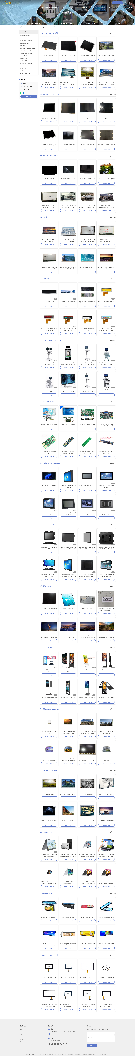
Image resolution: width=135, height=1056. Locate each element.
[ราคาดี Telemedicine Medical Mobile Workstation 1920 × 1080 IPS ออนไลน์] (87, 353)
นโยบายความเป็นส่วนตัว (31, 1054)
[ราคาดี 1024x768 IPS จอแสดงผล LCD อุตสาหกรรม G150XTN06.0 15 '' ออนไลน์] (87, 134)
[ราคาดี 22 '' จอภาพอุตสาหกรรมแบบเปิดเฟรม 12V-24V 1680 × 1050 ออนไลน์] (106, 565)
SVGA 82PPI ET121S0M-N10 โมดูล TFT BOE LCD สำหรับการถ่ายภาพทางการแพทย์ (68, 822)
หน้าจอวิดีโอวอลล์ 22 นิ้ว (68, 608)
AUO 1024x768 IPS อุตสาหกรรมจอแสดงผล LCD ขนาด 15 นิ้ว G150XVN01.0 (68, 146)
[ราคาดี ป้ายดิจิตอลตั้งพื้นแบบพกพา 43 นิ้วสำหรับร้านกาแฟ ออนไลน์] (87, 660)
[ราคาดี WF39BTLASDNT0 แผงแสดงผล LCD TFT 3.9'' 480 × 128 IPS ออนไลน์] (49, 319)
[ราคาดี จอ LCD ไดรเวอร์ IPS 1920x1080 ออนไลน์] (68, 414)
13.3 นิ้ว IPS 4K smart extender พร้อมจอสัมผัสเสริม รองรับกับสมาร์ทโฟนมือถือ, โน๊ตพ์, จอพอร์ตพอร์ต (49, 883)
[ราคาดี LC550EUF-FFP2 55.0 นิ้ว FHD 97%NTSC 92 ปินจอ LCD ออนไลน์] (87, 968)
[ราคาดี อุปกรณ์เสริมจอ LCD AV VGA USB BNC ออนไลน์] (87, 414)
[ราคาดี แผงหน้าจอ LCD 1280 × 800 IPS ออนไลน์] (68, 46)
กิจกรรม (98, 3)
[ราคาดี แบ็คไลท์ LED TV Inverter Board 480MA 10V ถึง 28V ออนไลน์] (87, 442)
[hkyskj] (24, 93)
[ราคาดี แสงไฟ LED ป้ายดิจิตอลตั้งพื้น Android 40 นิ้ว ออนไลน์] (87, 688)
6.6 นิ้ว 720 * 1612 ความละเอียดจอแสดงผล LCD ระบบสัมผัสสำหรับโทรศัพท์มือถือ (106, 180)
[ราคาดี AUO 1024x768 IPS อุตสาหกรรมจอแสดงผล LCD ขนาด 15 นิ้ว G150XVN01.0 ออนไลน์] (68, 134)
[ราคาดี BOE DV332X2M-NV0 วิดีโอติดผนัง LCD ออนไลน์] (49, 599)
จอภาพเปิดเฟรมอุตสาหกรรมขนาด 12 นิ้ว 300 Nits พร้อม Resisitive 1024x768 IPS (106, 549)
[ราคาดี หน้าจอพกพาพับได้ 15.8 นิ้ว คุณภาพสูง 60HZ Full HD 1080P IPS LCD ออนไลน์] (87, 845)
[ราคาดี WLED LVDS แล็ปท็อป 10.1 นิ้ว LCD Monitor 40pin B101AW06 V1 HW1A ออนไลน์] (87, 196)
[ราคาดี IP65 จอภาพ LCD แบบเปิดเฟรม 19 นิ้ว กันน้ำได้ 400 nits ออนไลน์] (49, 565)
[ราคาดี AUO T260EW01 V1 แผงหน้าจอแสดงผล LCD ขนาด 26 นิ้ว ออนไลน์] (68, 995)
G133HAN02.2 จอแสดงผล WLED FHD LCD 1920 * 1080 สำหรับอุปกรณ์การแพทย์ (106, 822)
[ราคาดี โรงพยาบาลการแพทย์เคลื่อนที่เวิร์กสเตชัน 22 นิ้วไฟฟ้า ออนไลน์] (49, 353)
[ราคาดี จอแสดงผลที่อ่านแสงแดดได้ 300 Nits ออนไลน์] (87, 476)
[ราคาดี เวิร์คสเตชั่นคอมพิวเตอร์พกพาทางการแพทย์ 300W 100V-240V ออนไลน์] (106, 353)
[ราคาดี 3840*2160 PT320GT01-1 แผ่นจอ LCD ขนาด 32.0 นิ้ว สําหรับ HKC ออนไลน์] (68, 968)
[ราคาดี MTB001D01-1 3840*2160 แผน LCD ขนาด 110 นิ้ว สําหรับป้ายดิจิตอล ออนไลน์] (68, 933)
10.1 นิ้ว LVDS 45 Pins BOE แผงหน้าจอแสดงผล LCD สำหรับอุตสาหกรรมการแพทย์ (106, 794)
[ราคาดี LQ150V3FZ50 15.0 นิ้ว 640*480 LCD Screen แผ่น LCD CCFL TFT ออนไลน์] (106, 968)
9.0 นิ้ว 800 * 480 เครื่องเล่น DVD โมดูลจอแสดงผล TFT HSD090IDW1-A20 (49, 84)
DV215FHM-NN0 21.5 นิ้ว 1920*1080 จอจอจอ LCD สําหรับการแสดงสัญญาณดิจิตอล (87, 733)
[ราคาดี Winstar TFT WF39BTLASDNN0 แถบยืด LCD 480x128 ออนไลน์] (68, 319)
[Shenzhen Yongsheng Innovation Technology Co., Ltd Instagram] (55, 1044)
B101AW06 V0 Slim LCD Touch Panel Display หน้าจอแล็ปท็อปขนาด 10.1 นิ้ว (106, 207)
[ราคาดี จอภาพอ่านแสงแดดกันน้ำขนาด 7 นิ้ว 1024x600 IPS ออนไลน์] (68, 503)
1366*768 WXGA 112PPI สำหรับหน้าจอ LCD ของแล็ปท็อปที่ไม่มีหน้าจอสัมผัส (68, 269)
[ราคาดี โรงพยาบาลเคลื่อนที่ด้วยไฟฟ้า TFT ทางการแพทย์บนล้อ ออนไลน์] (106, 380)
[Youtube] (58, 1044)
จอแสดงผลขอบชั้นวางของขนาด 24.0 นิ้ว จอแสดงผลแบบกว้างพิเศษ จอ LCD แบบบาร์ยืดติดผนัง (49, 917)
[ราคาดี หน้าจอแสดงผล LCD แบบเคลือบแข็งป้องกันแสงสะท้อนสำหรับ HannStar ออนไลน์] (106, 73)
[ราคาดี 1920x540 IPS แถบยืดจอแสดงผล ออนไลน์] (68, 291)
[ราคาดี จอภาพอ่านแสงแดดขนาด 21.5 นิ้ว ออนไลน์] (49, 476)
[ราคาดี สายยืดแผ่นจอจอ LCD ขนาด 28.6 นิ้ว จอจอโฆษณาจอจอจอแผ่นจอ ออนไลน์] (68, 906)
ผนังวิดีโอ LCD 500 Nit (87, 608)
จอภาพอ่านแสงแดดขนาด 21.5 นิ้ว (49, 485)
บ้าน (78, 3)
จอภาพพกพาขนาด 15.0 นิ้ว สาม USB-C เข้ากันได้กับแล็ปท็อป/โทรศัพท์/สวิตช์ (106, 856)
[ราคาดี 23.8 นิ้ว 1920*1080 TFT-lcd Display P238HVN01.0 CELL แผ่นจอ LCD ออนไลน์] (49, 749)
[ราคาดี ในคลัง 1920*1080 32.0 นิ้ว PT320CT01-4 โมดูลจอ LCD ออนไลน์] (106, 995)
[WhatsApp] (21, 93)
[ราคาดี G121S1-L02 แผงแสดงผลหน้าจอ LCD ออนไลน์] (68, 107)
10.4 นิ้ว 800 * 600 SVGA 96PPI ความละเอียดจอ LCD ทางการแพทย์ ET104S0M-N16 (87, 822)
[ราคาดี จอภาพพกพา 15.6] (68, 872)
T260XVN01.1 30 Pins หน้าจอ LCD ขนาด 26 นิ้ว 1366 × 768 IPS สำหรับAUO (49, 1006)
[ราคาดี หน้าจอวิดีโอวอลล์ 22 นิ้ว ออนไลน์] (68, 599)
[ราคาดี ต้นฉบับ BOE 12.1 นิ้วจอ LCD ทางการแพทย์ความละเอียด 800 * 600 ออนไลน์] (49, 811)
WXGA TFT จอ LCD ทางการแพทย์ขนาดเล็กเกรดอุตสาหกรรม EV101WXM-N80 (87, 794)
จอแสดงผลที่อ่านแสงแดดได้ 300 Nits (87, 485)
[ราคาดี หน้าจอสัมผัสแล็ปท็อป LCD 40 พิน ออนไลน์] (68, 169)
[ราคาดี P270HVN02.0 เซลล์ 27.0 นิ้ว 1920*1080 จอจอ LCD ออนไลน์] (106, 749)
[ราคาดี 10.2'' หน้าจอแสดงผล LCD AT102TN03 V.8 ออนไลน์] (49, 46)
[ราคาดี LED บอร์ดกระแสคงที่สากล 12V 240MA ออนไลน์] (49, 442)
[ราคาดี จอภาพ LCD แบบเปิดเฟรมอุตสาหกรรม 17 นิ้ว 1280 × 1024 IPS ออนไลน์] (87, 565)
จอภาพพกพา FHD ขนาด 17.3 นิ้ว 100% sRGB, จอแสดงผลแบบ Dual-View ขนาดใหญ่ (87, 883)
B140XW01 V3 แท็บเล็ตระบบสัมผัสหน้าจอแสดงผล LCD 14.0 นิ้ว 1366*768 (49, 269)
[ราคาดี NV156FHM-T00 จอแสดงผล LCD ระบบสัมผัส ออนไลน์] (87, 169)
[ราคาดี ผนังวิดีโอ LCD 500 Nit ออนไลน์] (87, 599)
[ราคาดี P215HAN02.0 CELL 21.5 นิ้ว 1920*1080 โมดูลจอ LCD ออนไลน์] (68, 722)
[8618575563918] (64, 1044)
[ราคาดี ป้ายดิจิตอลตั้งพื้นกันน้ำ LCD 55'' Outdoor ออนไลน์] (68, 688)
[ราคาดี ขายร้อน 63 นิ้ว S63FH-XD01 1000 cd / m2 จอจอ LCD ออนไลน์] (87, 933)
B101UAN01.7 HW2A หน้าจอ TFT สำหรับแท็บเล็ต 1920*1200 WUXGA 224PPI (87, 241)
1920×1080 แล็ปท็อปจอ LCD (49, 178)
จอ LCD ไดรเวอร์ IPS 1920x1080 (68, 424)
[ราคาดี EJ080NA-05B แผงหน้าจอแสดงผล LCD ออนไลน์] (87, 46)
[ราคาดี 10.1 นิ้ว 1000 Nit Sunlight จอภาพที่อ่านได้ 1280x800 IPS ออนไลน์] (106, 476)
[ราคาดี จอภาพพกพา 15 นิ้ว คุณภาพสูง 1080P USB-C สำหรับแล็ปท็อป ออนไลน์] (49, 845)
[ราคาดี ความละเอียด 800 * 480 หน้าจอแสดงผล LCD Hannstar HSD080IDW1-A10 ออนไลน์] (106, 46)
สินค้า (91, 3)
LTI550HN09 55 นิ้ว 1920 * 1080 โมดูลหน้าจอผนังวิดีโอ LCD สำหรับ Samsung (106, 637)
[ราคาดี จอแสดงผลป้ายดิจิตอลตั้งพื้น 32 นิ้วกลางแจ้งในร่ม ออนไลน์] (49, 688)
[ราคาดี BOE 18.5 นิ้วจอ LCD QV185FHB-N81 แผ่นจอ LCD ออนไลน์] (106, 722)
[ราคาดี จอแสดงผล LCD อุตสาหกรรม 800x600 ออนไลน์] (106, 107)
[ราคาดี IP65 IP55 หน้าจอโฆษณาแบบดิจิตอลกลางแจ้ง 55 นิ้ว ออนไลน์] (106, 688)
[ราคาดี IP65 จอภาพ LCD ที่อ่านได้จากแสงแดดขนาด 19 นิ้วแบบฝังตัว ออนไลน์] (87, 503)
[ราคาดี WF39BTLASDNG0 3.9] (87, 319)
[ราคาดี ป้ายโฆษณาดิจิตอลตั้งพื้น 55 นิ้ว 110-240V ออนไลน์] (68, 660)
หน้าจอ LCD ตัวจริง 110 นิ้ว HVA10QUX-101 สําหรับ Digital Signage (49, 945)
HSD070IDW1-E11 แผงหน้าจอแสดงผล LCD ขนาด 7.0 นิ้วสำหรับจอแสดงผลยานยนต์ (68, 84)
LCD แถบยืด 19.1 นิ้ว (49, 301)
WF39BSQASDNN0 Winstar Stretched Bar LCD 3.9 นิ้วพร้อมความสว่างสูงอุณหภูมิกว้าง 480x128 (106, 330)
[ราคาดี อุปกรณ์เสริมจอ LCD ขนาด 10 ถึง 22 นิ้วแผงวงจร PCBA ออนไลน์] (106, 442)
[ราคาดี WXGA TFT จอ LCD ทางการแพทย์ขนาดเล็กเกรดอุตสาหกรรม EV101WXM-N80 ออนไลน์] (87, 783)
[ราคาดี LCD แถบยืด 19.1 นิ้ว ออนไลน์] (49, 291)
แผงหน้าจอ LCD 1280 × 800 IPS (68, 55)
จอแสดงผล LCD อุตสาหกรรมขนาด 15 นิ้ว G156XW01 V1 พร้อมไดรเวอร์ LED (49, 146)
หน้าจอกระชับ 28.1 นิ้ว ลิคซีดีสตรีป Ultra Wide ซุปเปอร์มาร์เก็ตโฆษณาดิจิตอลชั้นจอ (106, 917)
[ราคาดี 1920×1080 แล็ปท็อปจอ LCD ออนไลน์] (49, 169)
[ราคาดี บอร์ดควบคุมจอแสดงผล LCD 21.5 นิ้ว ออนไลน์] (49, 414)
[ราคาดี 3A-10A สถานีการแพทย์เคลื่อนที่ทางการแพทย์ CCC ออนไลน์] (49, 380)
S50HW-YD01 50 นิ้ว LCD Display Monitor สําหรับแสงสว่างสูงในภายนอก (106, 945)
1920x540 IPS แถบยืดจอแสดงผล (68, 301)
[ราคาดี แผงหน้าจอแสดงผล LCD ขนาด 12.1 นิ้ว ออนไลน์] (87, 107)
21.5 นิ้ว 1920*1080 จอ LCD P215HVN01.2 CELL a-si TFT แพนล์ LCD (87, 760)
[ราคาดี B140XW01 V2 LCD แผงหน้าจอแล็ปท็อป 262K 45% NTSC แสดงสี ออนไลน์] (106, 230)
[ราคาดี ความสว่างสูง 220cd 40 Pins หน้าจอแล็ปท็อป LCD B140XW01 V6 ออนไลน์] (87, 257)
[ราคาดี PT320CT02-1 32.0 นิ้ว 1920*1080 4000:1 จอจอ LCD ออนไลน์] (87, 995)
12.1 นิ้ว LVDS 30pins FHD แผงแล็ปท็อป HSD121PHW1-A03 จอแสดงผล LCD (49, 241)
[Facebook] (52, 1044)
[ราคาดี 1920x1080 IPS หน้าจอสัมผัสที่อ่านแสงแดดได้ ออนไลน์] (68, 476)
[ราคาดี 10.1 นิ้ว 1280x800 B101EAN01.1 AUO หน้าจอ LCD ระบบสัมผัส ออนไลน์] (49, 196)
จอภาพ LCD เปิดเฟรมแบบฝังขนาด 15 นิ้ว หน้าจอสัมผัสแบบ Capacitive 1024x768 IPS (87, 549)
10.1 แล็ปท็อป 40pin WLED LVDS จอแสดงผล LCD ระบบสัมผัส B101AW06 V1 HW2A (68, 207)
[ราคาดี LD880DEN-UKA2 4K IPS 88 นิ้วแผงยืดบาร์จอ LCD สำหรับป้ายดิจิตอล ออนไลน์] (87, 291)
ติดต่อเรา (105, 3)
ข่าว (21, 1036)
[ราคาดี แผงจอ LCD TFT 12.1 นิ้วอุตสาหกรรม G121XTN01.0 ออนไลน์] (106, 134)
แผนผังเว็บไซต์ (41, 1054)
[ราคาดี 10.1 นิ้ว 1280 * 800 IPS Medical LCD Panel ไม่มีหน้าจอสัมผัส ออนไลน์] (49, 783)
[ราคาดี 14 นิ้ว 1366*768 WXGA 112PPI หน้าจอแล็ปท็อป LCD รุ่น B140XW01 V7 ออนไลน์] (106, 257)
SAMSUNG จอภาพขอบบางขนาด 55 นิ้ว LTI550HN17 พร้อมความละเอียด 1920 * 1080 (49, 637)
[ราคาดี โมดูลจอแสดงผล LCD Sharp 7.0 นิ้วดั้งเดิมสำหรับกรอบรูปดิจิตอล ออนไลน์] (87, 73)
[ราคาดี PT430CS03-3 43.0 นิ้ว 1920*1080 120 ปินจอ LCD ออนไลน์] (49, 968)
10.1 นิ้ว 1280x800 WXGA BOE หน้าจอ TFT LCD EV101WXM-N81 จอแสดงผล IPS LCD (68, 794)
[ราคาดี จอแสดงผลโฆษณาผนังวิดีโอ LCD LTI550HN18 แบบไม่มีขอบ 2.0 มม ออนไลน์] (106, 599)
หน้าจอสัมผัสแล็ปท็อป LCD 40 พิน (68, 178)
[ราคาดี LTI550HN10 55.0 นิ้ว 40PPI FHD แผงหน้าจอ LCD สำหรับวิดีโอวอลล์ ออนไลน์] (87, 626)
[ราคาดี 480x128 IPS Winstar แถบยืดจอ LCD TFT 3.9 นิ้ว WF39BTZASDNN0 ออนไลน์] (106, 291)
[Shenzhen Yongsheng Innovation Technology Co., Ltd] (8, 3)
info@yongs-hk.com (27, 86)
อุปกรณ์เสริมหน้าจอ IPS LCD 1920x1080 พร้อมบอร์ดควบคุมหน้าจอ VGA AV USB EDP (106, 426)
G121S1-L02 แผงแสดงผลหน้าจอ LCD (68, 116)
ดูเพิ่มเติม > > (113, 33)
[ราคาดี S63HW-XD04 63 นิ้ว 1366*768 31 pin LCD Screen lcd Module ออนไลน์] (87, 906)
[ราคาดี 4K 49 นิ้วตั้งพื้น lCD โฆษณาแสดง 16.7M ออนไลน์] (106, 660)
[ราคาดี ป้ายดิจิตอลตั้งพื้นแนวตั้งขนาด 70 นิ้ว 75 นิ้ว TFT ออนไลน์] (49, 660)
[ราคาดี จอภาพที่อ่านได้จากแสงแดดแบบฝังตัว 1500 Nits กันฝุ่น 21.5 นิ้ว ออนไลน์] (106, 503)
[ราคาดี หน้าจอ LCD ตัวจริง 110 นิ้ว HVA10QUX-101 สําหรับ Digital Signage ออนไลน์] (49, 933)
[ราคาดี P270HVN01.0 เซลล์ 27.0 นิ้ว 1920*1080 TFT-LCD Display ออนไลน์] (68, 749)
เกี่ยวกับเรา (85, 3)
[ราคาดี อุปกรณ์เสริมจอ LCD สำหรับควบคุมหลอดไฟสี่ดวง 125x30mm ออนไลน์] (68, 442)
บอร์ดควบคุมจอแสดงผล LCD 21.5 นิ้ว (49, 424)
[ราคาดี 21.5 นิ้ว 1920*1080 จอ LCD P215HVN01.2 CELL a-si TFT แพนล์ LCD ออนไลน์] (87, 749)
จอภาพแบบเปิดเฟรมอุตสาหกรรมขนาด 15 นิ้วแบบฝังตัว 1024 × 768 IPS (68, 576)
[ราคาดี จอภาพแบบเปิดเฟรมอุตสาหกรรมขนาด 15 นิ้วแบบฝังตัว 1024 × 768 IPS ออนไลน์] (68, 565)
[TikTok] (61, 1044)
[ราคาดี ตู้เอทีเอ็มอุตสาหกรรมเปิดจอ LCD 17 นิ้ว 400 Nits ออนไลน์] (49, 537)
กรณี (21, 1039)
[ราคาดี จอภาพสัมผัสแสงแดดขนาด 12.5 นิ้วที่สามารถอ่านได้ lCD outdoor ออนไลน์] (49, 503)
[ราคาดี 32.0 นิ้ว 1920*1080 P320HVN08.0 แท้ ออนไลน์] (49, 722)
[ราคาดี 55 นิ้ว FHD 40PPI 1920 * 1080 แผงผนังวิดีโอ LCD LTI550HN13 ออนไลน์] (68, 626)
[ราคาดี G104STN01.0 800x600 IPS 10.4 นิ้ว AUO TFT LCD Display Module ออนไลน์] (49, 107)
